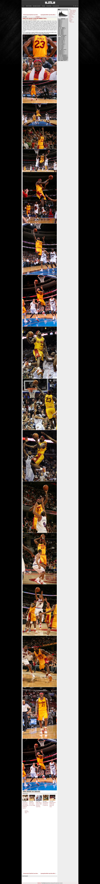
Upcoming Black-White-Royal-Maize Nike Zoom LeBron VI (50, 14)
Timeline (70, 15)
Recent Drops (71, 13)
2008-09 (24, 791)
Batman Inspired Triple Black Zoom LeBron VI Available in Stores (34, 14)
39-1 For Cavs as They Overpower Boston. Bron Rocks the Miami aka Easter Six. (25, 805)
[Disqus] (40, 828)
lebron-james (30, 19)
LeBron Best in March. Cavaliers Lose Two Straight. (32, 804)
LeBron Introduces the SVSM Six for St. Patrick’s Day (45, 804)
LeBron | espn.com (73, 11)
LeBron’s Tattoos (72, 12)
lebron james (29, 791)
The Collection (71, 17)
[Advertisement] (39, 10)
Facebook (70, 19)
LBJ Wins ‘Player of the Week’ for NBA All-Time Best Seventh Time (39, 804)
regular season (37, 791)
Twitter (70, 18)
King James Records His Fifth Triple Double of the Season (52, 804)
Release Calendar (72, 14)
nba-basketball (35, 19)
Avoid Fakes (71, 16)
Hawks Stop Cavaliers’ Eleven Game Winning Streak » (35, 18)
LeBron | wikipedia (73, 10)
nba (33, 791)
